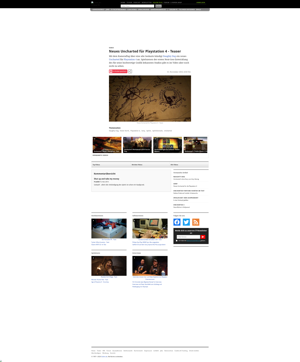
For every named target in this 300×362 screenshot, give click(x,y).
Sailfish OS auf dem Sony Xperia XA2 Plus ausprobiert (148, 244)
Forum (166, 2)
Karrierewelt (98, 9)
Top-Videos (96, 165)
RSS (104, 351)
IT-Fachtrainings (118, 9)
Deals (198, 9)
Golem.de (104, 356)
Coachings (132, 9)
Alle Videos (174, 165)
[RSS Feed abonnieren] (195, 222)
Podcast (137, 2)
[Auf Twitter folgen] (186, 222)
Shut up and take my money (106, 179)
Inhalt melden (194, 351)
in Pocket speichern (119, 71)
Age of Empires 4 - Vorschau (100, 282)
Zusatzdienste (117, 351)
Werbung (105, 353)
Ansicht (112, 353)
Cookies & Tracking (181, 351)
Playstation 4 (130, 59)
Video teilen (130, 71)
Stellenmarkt (128, 351)
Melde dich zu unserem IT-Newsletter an (191, 232)
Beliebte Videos (137, 165)
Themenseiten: (115, 128)
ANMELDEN (201, 2)
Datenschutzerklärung (193, 240)
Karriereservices (158, 9)
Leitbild (156, 351)
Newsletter (147, 2)
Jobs (107, 9)
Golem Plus (158, 2)
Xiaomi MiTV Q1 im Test (98, 244)
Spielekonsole (157, 131)
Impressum (148, 351)
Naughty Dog (169, 56)
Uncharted (114, 59)
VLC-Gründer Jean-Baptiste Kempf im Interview (146, 282)
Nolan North (124, 131)
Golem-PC (174, 9)
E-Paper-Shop (176, 2)
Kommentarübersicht (104, 173)
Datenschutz (168, 351)
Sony (143, 131)
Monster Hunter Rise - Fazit (99, 279)
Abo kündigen (96, 353)
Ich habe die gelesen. (192, 240)
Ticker (129, 2)
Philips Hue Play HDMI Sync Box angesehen (145, 242)
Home (123, 2)
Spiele (148, 131)
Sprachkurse (143, 9)
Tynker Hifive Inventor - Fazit (100, 242)
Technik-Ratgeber (187, 9)
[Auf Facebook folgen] (176, 222)
